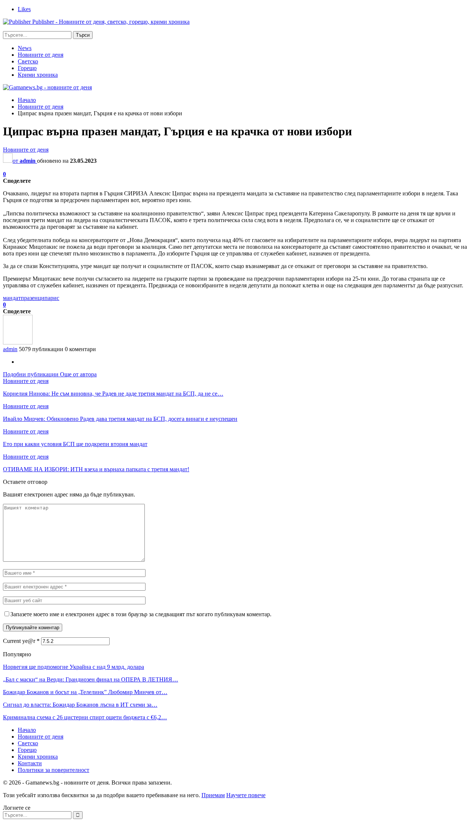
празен (29, 298)
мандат (12, 298)
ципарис (48, 298)
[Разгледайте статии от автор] (18, 342)
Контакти (30, 763)
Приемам (213, 795)
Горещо (27, 68)
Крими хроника (38, 75)
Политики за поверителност (53, 770)
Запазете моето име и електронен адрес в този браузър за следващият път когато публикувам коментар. (140, 614)
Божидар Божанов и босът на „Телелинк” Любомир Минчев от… (85, 692)
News (24, 48)
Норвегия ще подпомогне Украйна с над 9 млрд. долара (73, 667)
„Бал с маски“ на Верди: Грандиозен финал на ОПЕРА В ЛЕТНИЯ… (90, 679)
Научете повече (246, 795)
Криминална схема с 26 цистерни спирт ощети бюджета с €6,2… (85, 717)
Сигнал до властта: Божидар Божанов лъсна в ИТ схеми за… (80, 704)
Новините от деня (40, 55)
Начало (27, 730)
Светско (28, 61)
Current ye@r (21, 641)
